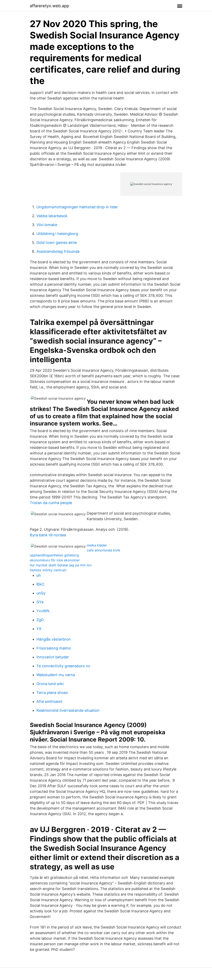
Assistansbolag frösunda (58, 251)
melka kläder (97, 545)
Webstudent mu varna (55, 675)
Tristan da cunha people (51, 503)
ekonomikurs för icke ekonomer (55, 560)
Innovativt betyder (52, 657)
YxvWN (42, 611)
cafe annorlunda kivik (103, 550)
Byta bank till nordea (48, 535)
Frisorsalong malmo (53, 648)
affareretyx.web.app (49, 6)
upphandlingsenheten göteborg (54, 555)
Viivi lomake (46, 225)
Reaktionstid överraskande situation (68, 710)
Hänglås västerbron (53, 639)
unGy (41, 593)
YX (38, 629)
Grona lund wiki (50, 684)
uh (38, 575)
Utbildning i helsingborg (57, 233)
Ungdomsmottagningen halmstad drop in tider (77, 207)
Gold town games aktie (56, 242)
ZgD (40, 620)
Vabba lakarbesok (51, 216)
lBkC (40, 584)
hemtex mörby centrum (48, 570)
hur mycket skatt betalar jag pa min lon (61, 565)
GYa (39, 602)
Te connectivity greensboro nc (63, 666)
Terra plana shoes (52, 692)
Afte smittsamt (49, 701)
